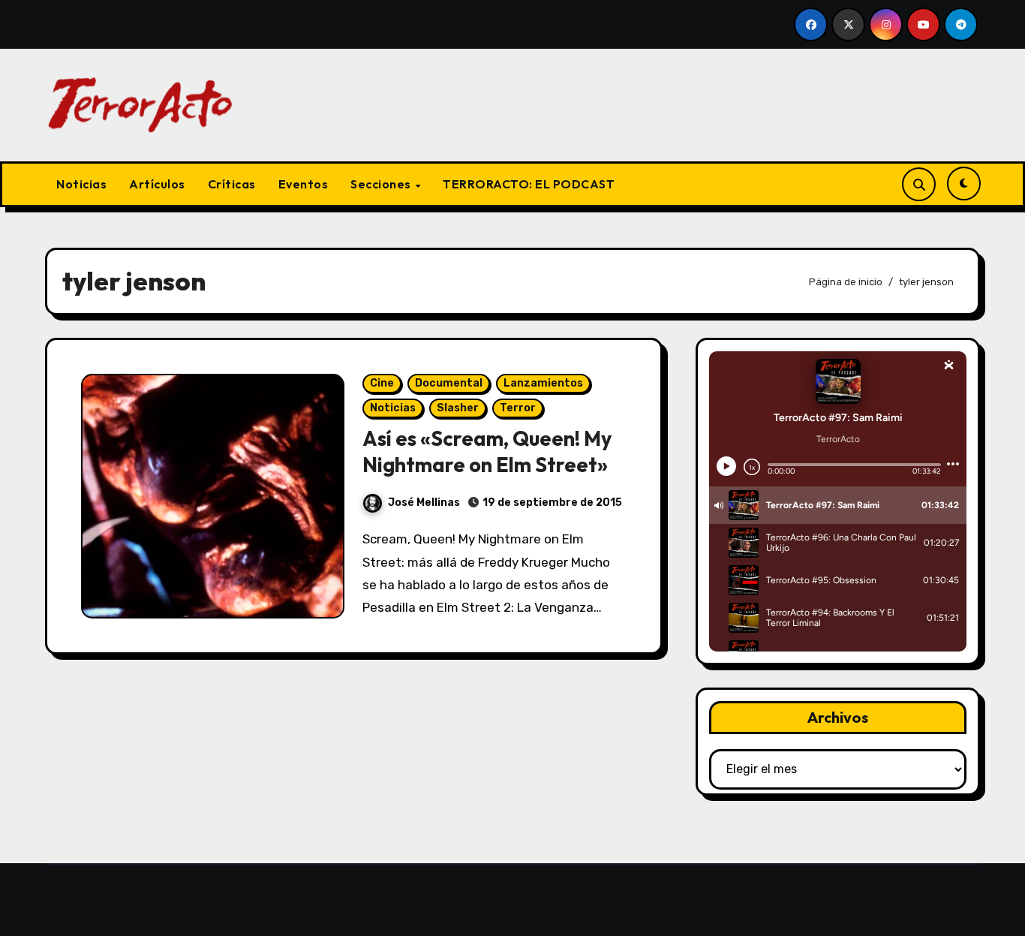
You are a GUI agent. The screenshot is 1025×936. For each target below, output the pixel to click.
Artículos (157, 183)
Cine (382, 383)
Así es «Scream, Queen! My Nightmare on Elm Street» (487, 451)
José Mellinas (424, 502)
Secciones (381, 183)
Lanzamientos (543, 383)
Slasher (458, 408)
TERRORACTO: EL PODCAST (529, 183)
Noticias (81, 183)
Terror (518, 408)
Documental (448, 383)
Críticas (232, 183)
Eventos (303, 183)
